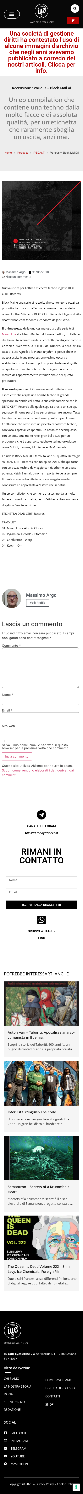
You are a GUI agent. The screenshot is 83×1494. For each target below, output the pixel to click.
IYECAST (39, 152)
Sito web (8, 725)
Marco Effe (9, 334)
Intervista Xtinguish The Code (32, 1112)
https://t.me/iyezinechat (41, 833)
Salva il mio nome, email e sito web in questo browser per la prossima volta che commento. (35, 746)
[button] (12, 14)
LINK (41, 938)
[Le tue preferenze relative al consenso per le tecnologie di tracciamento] (76, 1487)
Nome (7, 694)
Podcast (22, 152)
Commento (11, 645)
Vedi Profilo (37, 602)
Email (7, 710)
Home (8, 152)
